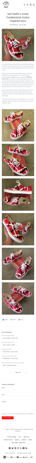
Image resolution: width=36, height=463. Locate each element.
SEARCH (17, 440)
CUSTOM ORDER (11, 437)
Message (4, 401)
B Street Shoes (12, 453)
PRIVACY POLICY (8, 440)
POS (18, 453)
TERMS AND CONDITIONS (18, 442)
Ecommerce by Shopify (26, 453)
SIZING (30, 440)
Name (3, 387)
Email (3, 394)
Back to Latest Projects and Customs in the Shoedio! (19, 430)
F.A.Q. (19, 437)
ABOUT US (26, 437)
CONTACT (23, 440)
